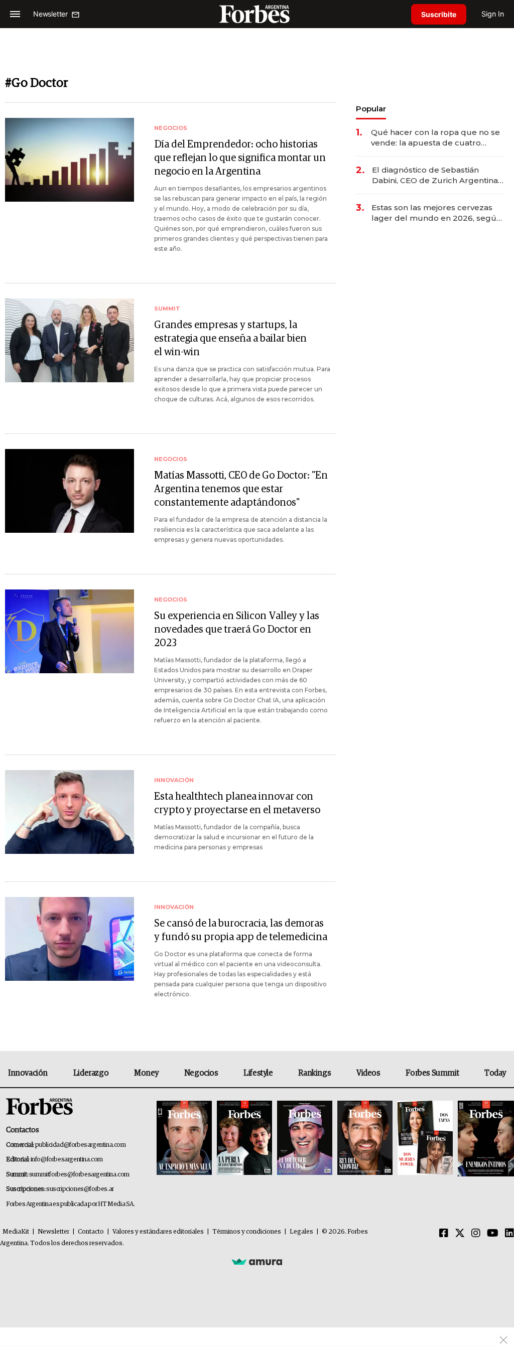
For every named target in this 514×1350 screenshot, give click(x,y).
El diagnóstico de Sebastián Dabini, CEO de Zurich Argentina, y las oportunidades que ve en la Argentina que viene (436, 175)
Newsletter (53, 1232)
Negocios (201, 1073)
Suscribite (438, 14)
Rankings (314, 1073)
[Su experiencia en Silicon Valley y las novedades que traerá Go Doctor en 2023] (69, 631)
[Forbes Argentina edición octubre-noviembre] (425, 1138)
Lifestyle (258, 1073)
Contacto (91, 1232)
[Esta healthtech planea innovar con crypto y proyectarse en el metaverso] (69, 812)
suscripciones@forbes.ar (80, 1189)
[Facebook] (443, 1233)
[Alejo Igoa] (305, 1138)
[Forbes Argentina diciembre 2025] (365, 1138)
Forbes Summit (432, 1073)
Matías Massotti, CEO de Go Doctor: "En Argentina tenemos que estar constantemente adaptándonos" (241, 489)
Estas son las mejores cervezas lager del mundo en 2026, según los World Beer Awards (436, 213)
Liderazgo (90, 1073)
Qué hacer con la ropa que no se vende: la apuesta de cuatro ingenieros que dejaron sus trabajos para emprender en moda (435, 137)
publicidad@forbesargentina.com (80, 1145)
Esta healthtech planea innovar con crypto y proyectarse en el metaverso (237, 803)
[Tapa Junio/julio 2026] (184, 1138)
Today (495, 1073)
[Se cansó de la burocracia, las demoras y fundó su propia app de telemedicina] (69, 939)
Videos (368, 1073)
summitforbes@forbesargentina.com (79, 1174)
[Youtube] (492, 1233)
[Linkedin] (509, 1233)
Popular (371, 108)
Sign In (492, 14)
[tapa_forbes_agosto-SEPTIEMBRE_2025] (484, 1138)
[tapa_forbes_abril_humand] (244, 1138)
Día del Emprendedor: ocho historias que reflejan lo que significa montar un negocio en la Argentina (240, 158)
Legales (301, 1232)
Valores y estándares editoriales (158, 1232)
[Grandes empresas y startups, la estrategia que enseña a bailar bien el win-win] (69, 340)
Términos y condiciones (246, 1232)
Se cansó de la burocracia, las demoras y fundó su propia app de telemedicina (240, 930)
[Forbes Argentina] (257, 14)
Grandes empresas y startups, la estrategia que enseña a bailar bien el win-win (230, 338)
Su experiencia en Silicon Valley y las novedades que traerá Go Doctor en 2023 (236, 629)
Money (146, 1073)
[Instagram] (475, 1233)
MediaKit (16, 1232)
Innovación (28, 1073)
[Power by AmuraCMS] (257, 1261)
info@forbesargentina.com (67, 1159)
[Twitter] (460, 1233)
